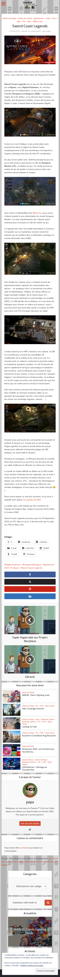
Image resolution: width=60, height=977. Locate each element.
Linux (54, 18)
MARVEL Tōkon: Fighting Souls (36, 695)
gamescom (39, 18)
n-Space (15, 568)
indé (48, 18)
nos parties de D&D (32, 500)
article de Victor (25, 18)
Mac (19, 21)
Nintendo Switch (47, 719)
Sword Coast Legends (32, 568)
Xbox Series (50, 706)
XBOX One (38, 21)
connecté (24, 848)
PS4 (29, 21)
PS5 (41, 706)
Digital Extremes (13, 564)
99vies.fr (36, 213)
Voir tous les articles (30, 823)
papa (48, 31)
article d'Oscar (27, 760)
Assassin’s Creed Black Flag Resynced (38, 735)
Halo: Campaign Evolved (33, 708)
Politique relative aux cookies (31, 966)
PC (24, 21)
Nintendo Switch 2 (29, 722)
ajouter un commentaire (31, 31)
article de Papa (9, 18)
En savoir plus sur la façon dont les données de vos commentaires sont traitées (29, 861)
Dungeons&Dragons (32, 564)
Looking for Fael (29, 727)
